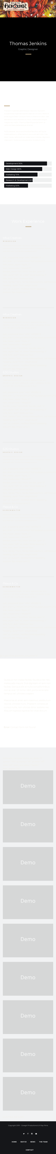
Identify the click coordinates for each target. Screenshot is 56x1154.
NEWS (32, 1142)
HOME (14, 1142)
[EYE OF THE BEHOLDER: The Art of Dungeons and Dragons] (16, 6)
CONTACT (30, 1150)
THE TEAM (43, 1142)
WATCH (23, 1142)
